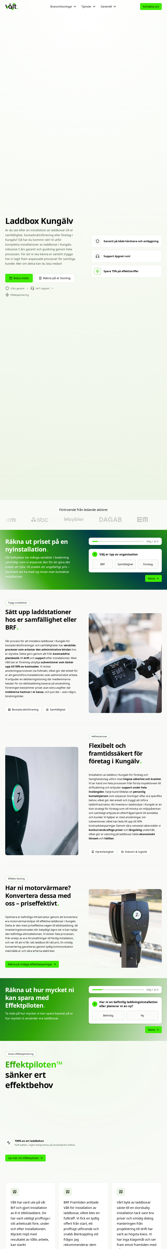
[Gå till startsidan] (17, 6)
